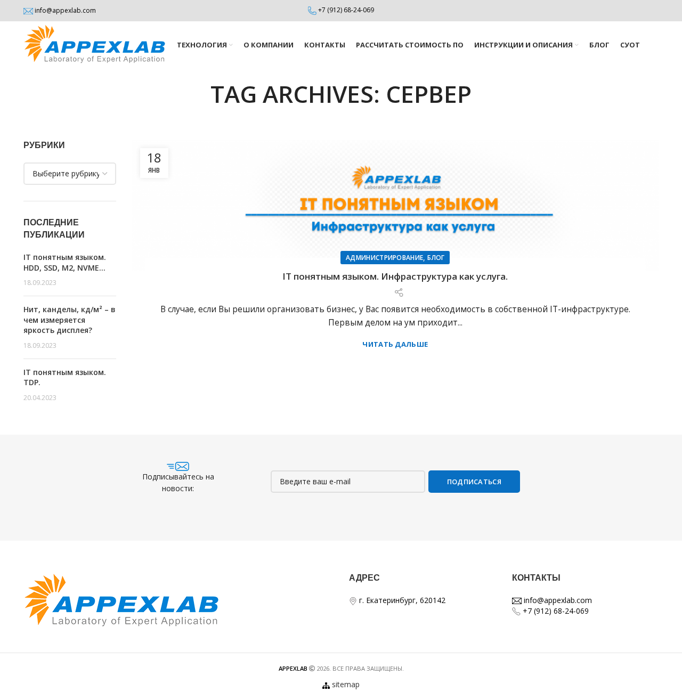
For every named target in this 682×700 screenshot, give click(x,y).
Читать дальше (395, 344)
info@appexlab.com (65, 10)
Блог (435, 257)
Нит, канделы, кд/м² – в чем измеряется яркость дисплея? (69, 319)
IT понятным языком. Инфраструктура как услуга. (395, 276)
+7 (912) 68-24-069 (346, 9)
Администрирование (384, 257)
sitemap (346, 684)
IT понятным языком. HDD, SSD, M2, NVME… (64, 262)
